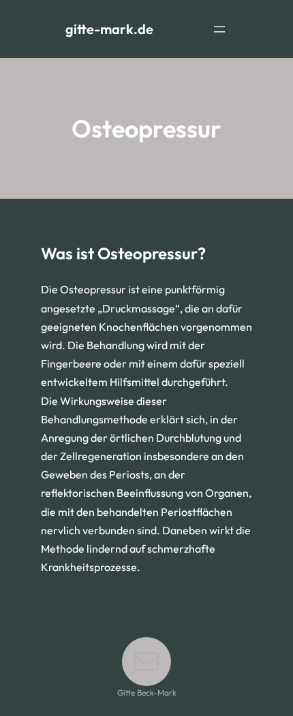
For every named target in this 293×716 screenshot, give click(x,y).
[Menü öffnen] (219, 29)
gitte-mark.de (109, 28)
